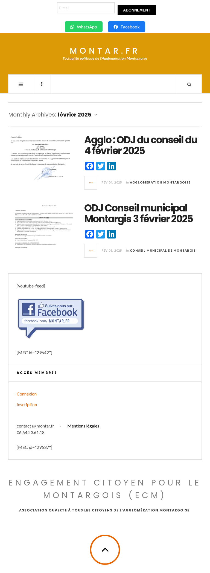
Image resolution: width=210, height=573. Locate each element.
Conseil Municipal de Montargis (163, 250)
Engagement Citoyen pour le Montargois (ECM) (105, 489)
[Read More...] (91, 182)
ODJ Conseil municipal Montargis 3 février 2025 (138, 213)
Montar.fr (105, 50)
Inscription (27, 404)
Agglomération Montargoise (160, 182)
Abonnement (136, 10)
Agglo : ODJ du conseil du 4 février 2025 (140, 145)
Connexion (27, 393)
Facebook (130, 26)
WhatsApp (87, 26)
